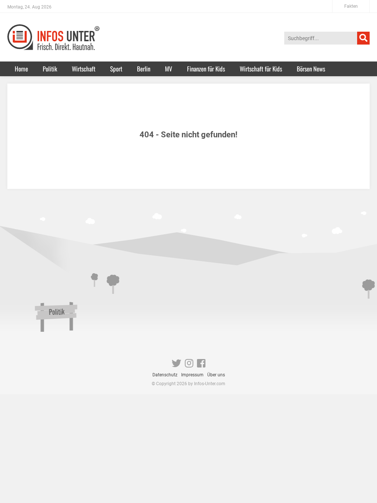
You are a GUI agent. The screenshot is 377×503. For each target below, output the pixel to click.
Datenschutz (164, 374)
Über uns (216, 374)
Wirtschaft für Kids (261, 68)
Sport (116, 68)
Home (21, 68)
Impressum (192, 374)
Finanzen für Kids (206, 68)
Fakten (351, 6)
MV (168, 68)
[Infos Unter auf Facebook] (201, 365)
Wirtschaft (83, 68)
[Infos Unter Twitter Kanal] (176, 365)
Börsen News (311, 68)
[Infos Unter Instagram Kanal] (189, 365)
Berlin (143, 68)
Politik (50, 68)
